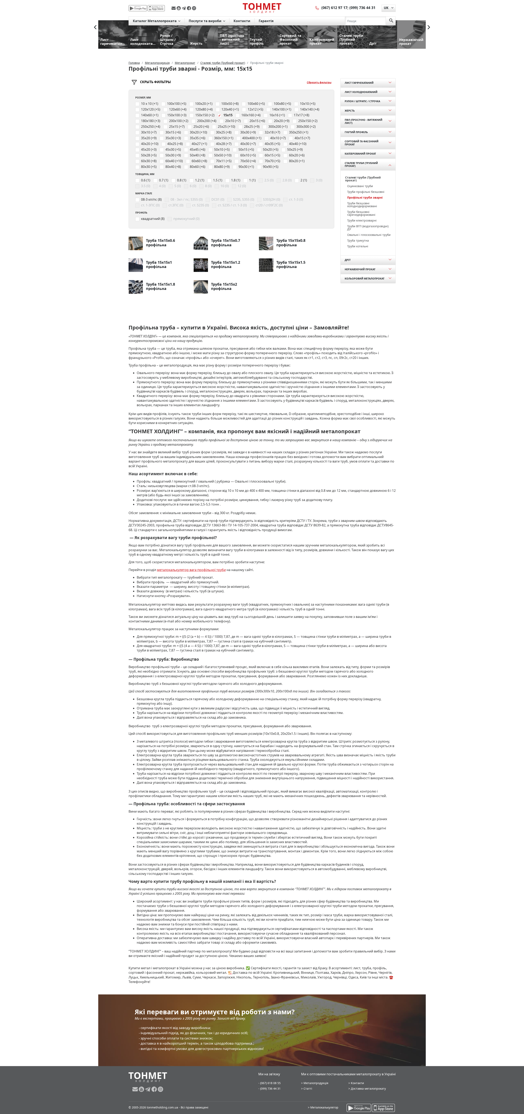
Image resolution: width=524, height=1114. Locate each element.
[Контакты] (317, 7)
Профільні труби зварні (365, 197)
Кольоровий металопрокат (364, 278)
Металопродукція (316, 1083)
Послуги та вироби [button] (205, 21)
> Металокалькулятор (323, 1107)
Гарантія (266, 21)
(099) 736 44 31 (362, 7)
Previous (95, 27)
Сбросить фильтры (319, 82)
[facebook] (189, 8)
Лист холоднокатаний (361, 92)
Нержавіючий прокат (360, 269)
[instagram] (194, 8)
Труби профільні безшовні (365, 192)
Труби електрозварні (362, 220)
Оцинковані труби (360, 186)
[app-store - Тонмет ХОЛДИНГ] (156, 8)
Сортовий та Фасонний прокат (361, 143)
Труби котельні (357, 246)
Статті (308, 1088)
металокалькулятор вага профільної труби (191, 570)
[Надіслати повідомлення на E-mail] (174, 8)
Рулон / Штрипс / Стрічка (362, 101)
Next (429, 27)
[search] (391, 21)
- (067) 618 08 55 (269, 1083)
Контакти (242, 21)
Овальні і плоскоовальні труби (369, 235)
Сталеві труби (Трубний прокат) (361, 164)
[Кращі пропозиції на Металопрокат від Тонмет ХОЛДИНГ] (262, 8)
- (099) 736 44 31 (269, 1088)
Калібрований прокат (360, 153)
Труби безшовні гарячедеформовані (361, 213)
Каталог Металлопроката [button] (155, 21)
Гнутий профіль (356, 132)
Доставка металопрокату (368, 1088)
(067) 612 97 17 (334, 7)
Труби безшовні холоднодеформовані (362, 204)
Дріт (348, 260)
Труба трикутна (358, 240)
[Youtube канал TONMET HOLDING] (179, 8)
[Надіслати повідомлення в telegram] (184, 8)
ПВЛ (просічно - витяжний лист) (363, 121)
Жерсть (350, 110)
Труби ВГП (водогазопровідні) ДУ (367, 227)
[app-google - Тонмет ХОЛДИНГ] (138, 8)
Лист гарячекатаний (359, 83)
